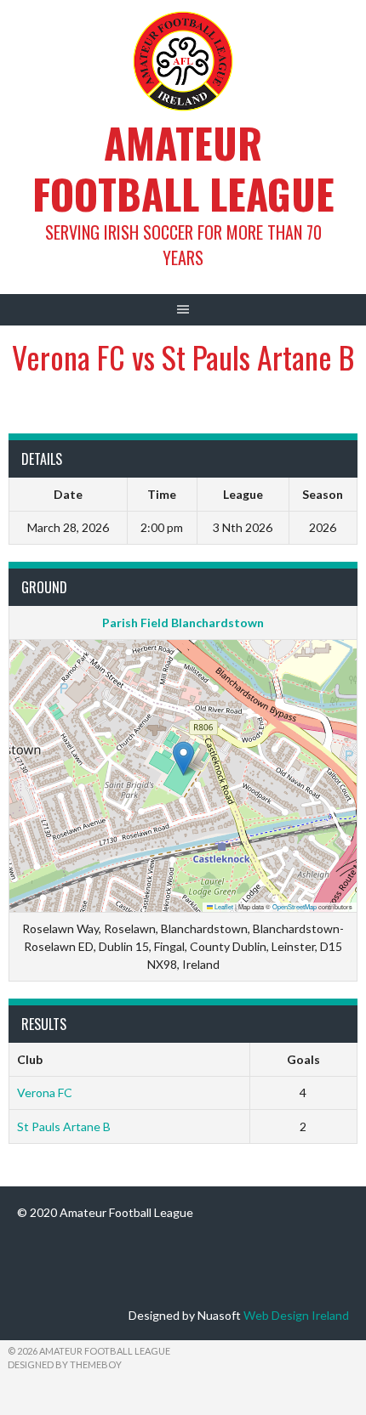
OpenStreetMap (294, 906)
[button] (183, 758)
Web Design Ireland (296, 1315)
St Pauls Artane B (64, 1126)
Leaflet (223, 906)
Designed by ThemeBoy (65, 1364)
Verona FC (44, 1092)
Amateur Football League (183, 168)
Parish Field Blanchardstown (183, 622)
